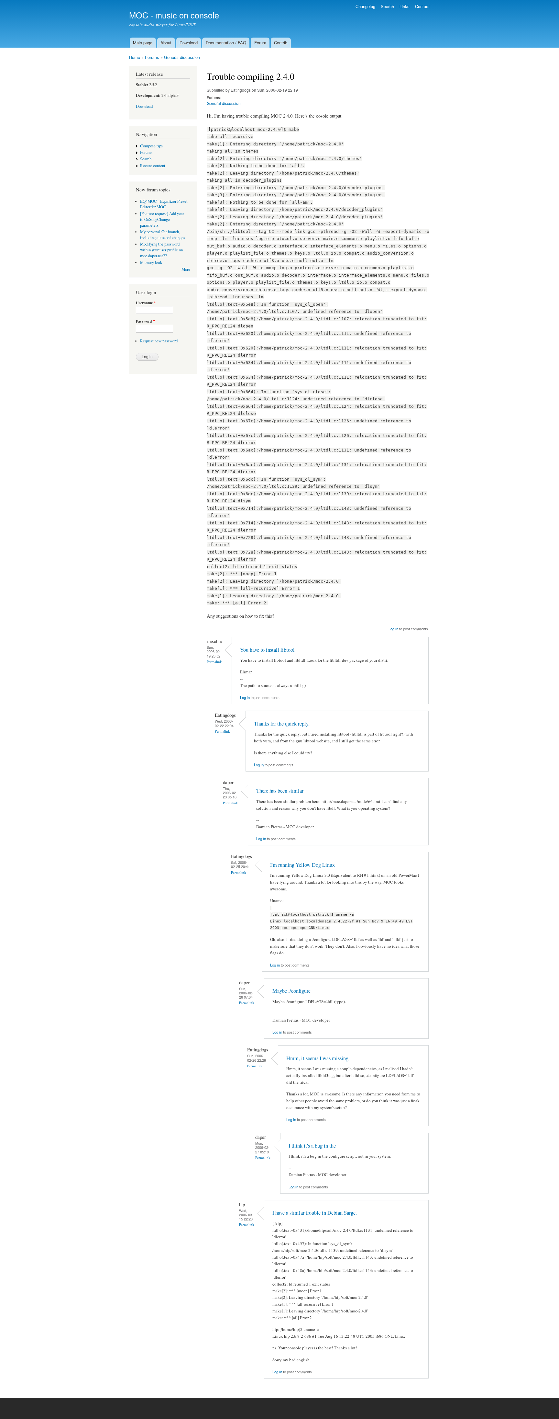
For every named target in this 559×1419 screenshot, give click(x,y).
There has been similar (279, 790)
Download (189, 43)
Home (134, 57)
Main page (142, 43)
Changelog (365, 6)
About (165, 43)
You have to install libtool (267, 649)
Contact (422, 6)
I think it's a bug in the (312, 1145)
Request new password (159, 341)
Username (146, 302)
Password (145, 321)
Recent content (152, 165)
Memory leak (151, 262)
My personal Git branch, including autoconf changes (162, 234)
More (185, 269)
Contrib (280, 43)
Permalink (214, 661)
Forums (152, 57)
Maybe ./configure (291, 990)
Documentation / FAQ (226, 43)
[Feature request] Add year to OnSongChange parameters (162, 219)
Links (405, 6)
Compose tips (151, 146)
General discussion (182, 57)
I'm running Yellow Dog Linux (302, 864)
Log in (393, 628)
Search (387, 6)
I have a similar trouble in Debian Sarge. (314, 1212)
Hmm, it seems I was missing (317, 1058)
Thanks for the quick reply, (282, 723)
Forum (260, 43)
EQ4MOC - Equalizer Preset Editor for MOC (164, 204)
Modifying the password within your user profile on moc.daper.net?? (161, 249)
